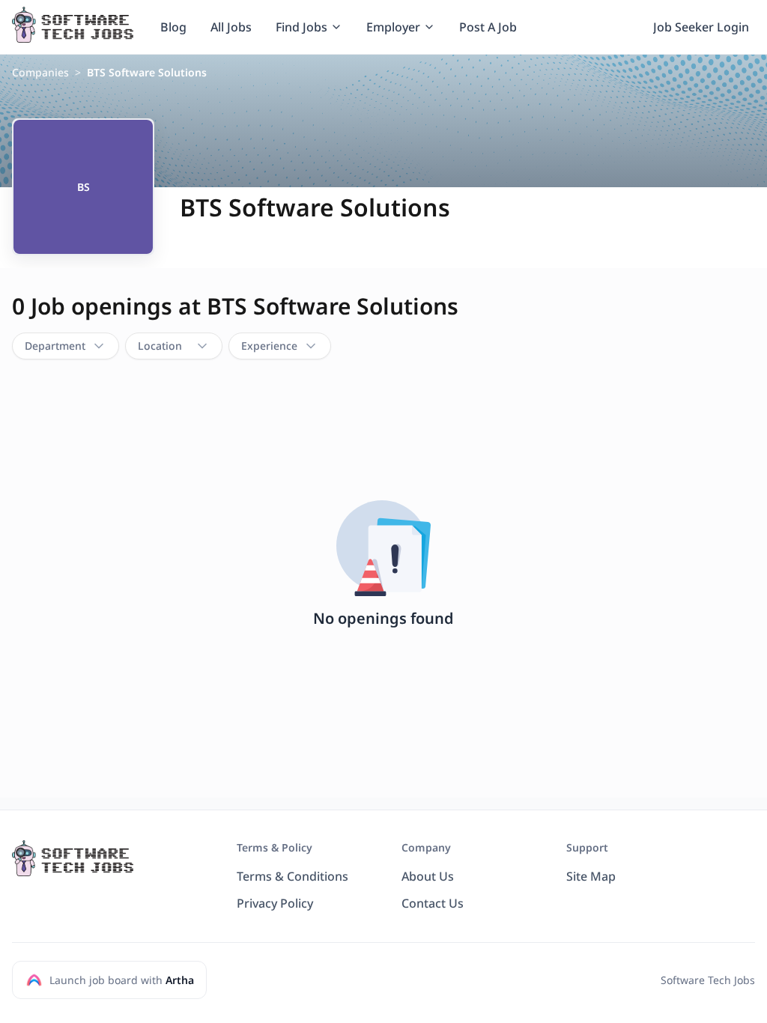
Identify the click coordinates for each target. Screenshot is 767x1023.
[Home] (72, 25)
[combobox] (65, 346)
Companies (40, 72)
